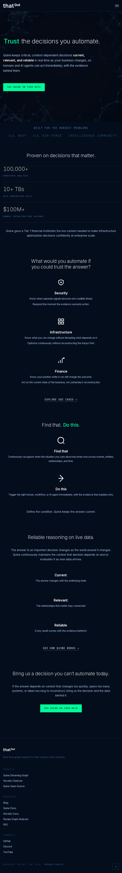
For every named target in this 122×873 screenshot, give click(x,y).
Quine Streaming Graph (15, 775)
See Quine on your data (24, 87)
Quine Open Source (14, 786)
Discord (7, 846)
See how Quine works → (61, 648)
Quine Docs (9, 808)
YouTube (8, 852)
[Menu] (117, 6)
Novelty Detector (13, 781)
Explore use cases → (61, 399)
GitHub (7, 841)
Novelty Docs (11, 814)
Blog (5, 803)
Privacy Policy (54, 864)
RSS (5, 825)
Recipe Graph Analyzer (15, 819)
